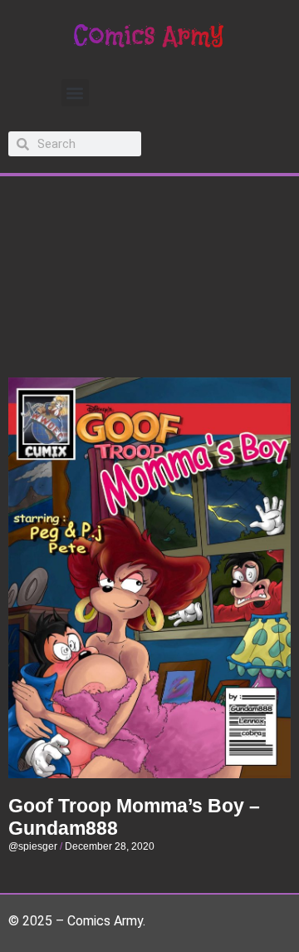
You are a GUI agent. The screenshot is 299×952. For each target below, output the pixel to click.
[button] (75, 92)
